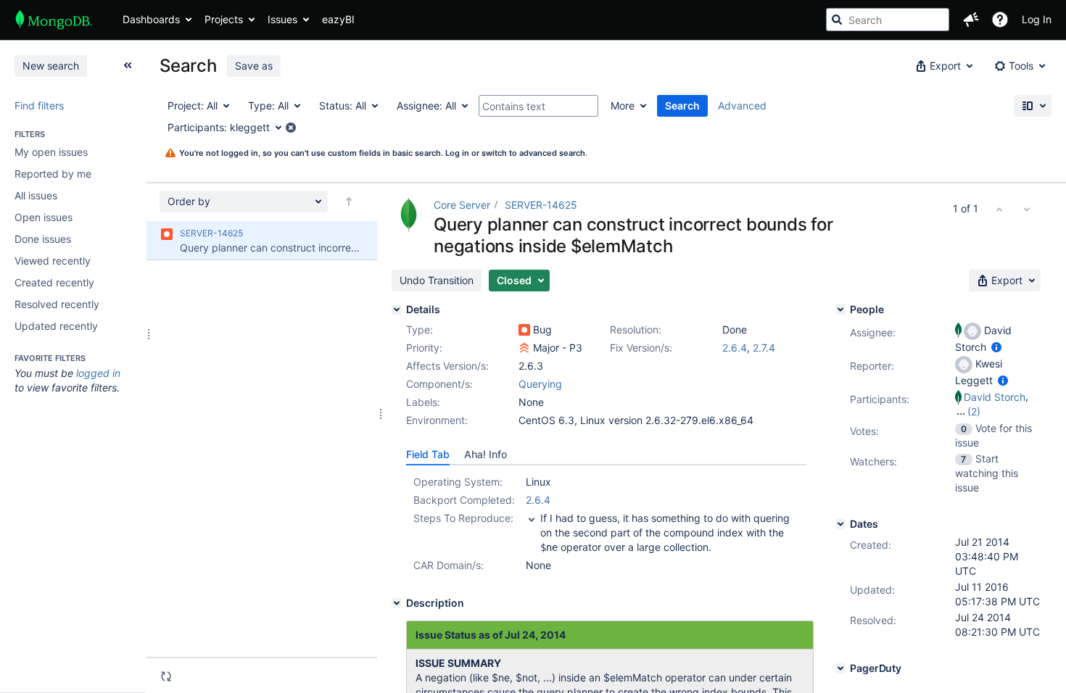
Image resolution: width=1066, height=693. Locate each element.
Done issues (43, 239)
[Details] (397, 309)
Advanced (742, 105)
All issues (36, 195)
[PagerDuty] (840, 668)
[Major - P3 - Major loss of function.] (524, 348)
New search (50, 65)
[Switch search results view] (1032, 106)
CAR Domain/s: (448, 565)
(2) (973, 411)
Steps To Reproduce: (463, 518)
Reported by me (53, 173)
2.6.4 (734, 347)
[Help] (1000, 19)
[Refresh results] (166, 676)
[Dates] (840, 524)
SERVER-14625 (541, 205)
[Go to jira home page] (54, 19)
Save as (254, 65)
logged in (98, 373)
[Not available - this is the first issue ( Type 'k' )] (999, 209)
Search (682, 105)
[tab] (428, 454)
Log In (1036, 19)
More (623, 105)
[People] (840, 309)
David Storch (994, 397)
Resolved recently (57, 304)
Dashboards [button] (151, 19)
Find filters (39, 105)
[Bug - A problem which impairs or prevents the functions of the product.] (524, 330)
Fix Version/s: (641, 347)
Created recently (54, 282)
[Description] (397, 603)
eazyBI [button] (338, 19)
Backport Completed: (464, 500)
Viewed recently (53, 260)
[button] (971, 19)
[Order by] (349, 201)
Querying (540, 384)
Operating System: (458, 482)
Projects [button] (223, 19)
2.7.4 (764, 347)
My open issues (51, 152)
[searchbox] (887, 19)
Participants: (879, 399)
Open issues (44, 217)
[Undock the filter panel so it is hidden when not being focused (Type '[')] (127, 65)
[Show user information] (996, 347)
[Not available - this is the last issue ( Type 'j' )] (1027, 209)
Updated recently (56, 326)
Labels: (423, 402)
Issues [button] (282, 19)
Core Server (462, 205)
